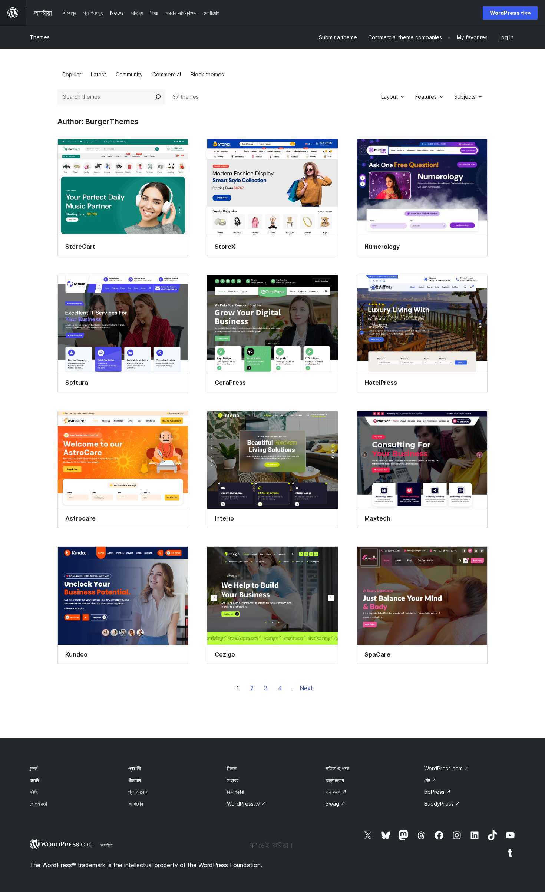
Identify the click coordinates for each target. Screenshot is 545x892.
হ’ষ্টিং (34, 792)
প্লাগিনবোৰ (137, 792)
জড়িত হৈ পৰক (337, 768)
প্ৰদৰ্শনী (134, 768)
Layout (389, 96)
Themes (40, 37)
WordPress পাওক (510, 13)
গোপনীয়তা (38, 803)
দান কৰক (336, 792)
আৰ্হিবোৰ (135, 803)
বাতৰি (34, 780)
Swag (336, 803)
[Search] (158, 96)
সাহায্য (232, 780)
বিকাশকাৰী (235, 792)
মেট (430, 780)
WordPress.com (446, 768)
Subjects (465, 96)
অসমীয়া (106, 845)
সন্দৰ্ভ (33, 768)
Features (426, 96)
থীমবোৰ (134, 780)
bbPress (437, 792)
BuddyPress (442, 803)
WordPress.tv (246, 803)
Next (306, 688)
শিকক (232, 768)
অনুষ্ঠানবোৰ (335, 780)
